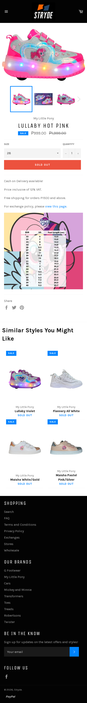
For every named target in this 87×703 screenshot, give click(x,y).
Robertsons (12, 615)
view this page (55, 206)
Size (6, 144)
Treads (9, 609)
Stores (8, 544)
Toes (7, 602)
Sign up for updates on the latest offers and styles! (41, 642)
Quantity (68, 144)
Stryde (18, 689)
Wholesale (11, 550)
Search (9, 512)
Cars (7, 583)
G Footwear (12, 570)
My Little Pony (14, 577)
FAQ (7, 518)
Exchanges (12, 537)
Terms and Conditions (20, 524)
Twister (9, 622)
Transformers (13, 596)
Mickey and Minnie (18, 590)
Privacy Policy (14, 531)
